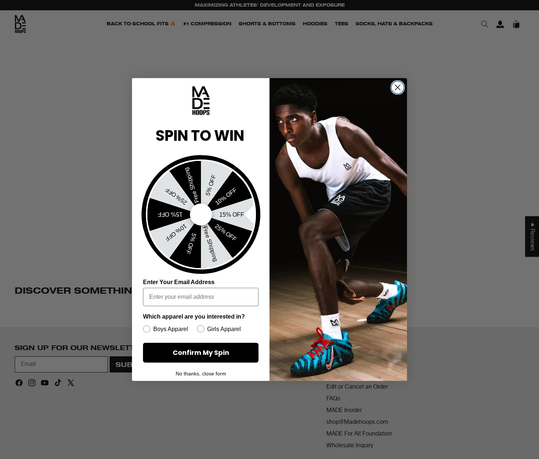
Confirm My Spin (201, 352)
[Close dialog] (397, 87)
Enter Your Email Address (178, 282)
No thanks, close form (201, 374)
